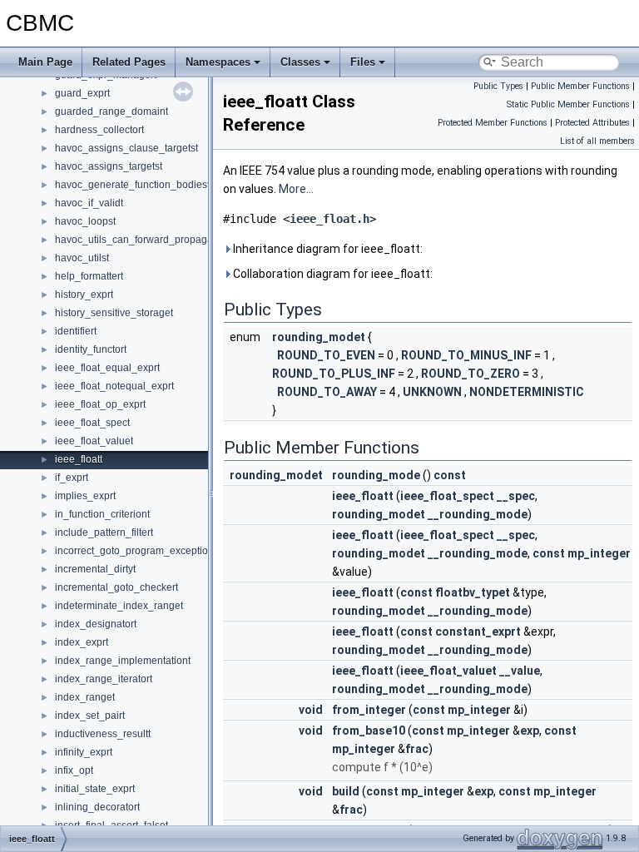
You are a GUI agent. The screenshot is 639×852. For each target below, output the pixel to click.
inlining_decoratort (97, 807)
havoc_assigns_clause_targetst (126, 148)
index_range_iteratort (103, 679)
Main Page (45, 62)
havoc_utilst (82, 258)
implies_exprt (85, 496)
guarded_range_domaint (111, 111)
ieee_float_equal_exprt (107, 368)
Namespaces (218, 62)
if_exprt (71, 477)
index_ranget (85, 697)
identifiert (76, 331)
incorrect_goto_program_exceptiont (135, 551)
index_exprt (81, 642)
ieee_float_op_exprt (100, 404)
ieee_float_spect (92, 422)
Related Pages (129, 62)
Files (362, 62)
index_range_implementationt (123, 660)
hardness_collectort (99, 130)
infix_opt (74, 770)
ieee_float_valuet (94, 441)
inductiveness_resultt (103, 734)
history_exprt (84, 294)
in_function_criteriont (102, 514)
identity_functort (90, 349)
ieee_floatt (78, 459)
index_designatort (95, 624)
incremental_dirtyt (95, 569)
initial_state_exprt (95, 789)
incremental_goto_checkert (116, 587)
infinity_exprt (83, 752)
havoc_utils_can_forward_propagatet (139, 239)
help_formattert (89, 276)
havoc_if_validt (89, 203)
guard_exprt (82, 93)
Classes (300, 62)
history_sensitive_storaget (114, 313)
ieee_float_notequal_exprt (114, 386)
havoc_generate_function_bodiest (132, 185)
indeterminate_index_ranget (119, 606)
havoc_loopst (85, 221)
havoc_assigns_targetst (108, 166)
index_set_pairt (90, 715)
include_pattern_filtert (104, 532)
